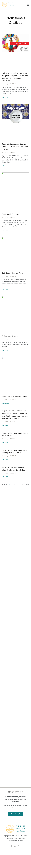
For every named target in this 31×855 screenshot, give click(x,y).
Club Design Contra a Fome (12, 273)
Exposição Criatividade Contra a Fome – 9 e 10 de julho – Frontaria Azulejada (15, 146)
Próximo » (25, 484)
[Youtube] (15, 846)
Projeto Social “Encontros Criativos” (15, 396)
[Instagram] (18, 846)
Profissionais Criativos (10, 214)
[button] (28, 5)
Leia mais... (5, 97)
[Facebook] (11, 846)
